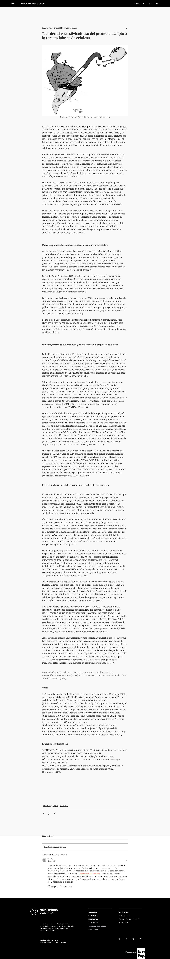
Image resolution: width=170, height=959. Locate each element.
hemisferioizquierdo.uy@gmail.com (53, 942)
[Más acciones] (126, 27)
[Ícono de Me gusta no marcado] (49, 886)
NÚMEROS (64, 806)
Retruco (55, 806)
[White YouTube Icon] (157, 3)
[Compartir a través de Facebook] (43, 813)
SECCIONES (47, 806)
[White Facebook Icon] (136, 3)
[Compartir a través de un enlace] (54, 813)
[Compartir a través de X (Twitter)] (49, 813)
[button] (13, 3)
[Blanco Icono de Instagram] (150, 3)
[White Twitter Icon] (143, 3)
